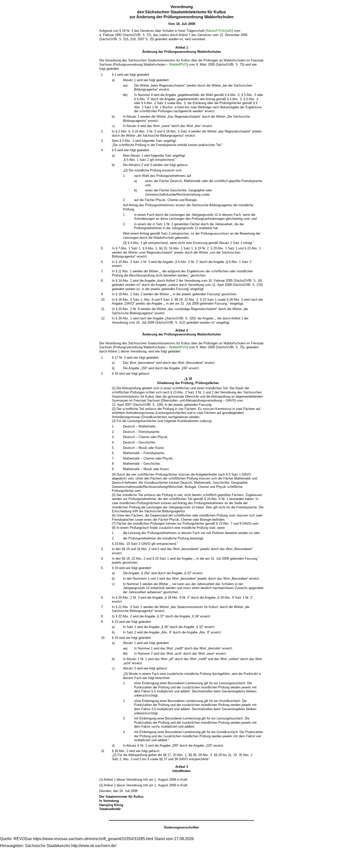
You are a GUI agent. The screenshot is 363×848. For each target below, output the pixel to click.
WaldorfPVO (178, 64)
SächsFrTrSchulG (219, 31)
